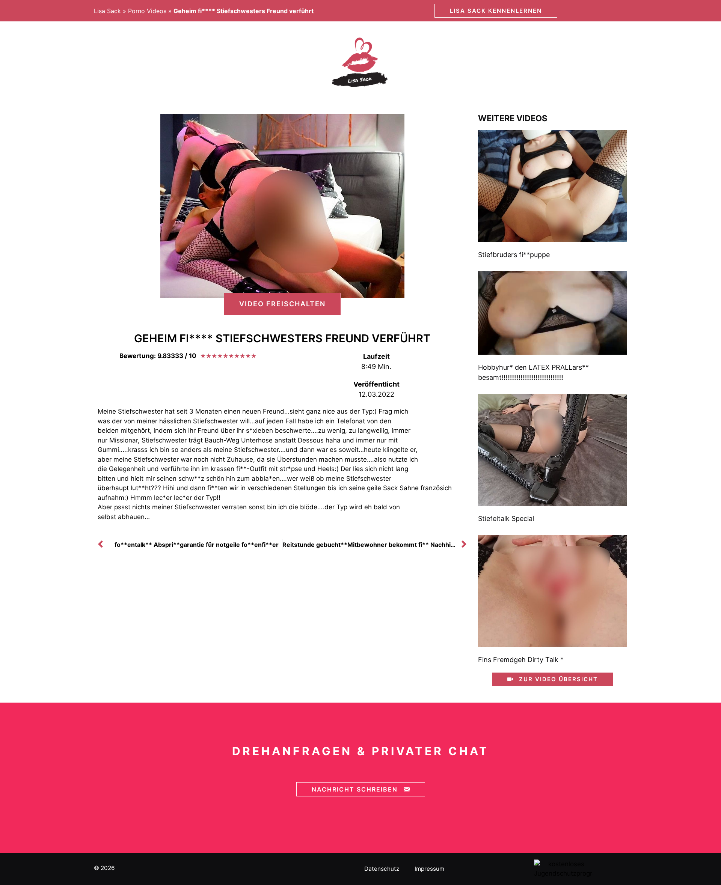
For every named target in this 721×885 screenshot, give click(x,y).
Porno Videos (147, 11)
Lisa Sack (107, 11)
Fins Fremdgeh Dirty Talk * (521, 660)
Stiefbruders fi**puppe (514, 255)
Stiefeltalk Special (506, 518)
